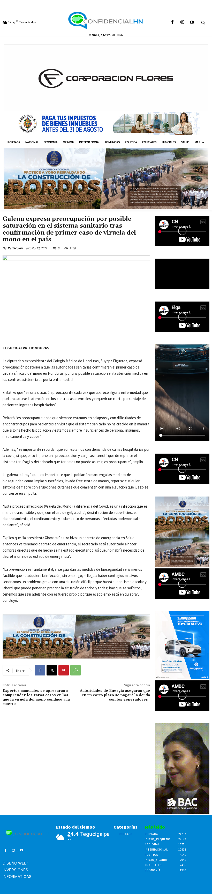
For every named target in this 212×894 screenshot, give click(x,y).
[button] (202, 22)
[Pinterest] (63, 670)
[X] (52, 670)
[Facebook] (172, 22)
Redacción (14, 248)
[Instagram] (182, 22)
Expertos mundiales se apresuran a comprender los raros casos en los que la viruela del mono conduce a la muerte (36, 697)
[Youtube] (191, 22)
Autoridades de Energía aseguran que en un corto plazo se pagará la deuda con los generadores (115, 695)
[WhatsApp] (75, 670)
